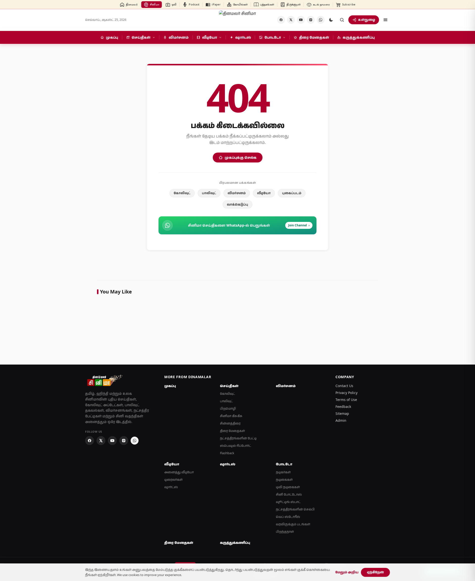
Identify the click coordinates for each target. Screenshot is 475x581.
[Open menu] (385, 19)
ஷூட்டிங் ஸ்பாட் (288, 502)
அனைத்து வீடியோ (179, 472)
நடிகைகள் (284, 479)
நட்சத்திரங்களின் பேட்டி (238, 438)
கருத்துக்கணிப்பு (235, 542)
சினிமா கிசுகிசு (231, 416)
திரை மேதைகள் (232, 431)
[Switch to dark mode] (331, 19)
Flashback (227, 453)
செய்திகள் (229, 386)
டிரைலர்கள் (173, 479)
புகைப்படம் (291, 193)
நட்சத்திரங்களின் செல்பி (295, 509)
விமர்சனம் (237, 193)
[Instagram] (311, 20)
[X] (291, 20)
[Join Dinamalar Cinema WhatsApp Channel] (321, 20)
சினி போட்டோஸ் (289, 494)
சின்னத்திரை (230, 423)
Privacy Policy (346, 392)
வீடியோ (264, 193)
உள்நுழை (366, 19)
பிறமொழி (228, 408)
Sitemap (342, 413)
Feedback (343, 406)
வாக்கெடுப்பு (237, 204)
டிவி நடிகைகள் (288, 487)
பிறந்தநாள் (285, 531)
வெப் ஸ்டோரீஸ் (288, 517)
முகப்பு (170, 386)
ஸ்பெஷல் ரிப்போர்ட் (235, 446)
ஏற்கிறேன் (375, 572)
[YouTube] (301, 20)
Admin (340, 420)
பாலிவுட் (209, 193)
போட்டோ (284, 464)
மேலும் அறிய (346, 572)
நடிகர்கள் (283, 472)
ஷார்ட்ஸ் (171, 487)
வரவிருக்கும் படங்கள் (293, 524)
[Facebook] (281, 20)
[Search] (341, 19)
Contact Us (344, 385)
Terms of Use (346, 399)
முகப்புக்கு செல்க (241, 157)
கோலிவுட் (182, 193)
